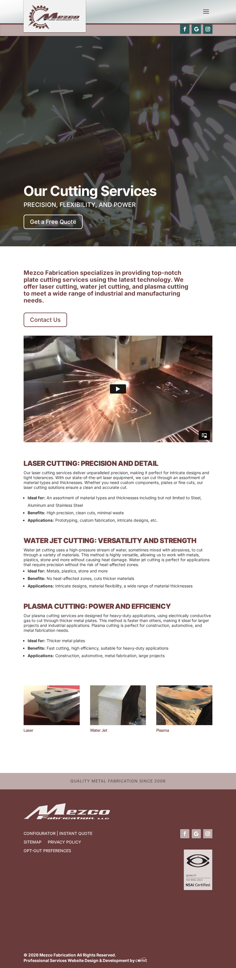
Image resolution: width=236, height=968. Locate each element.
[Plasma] (184, 723)
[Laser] (52, 723)
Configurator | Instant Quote (58, 833)
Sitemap (32, 842)
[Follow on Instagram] (207, 29)
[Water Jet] (118, 723)
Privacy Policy (64, 842)
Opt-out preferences (47, 851)
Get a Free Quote (53, 221)
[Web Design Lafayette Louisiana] (141, 960)
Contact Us (45, 319)
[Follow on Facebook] (184, 29)
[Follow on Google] (196, 29)
